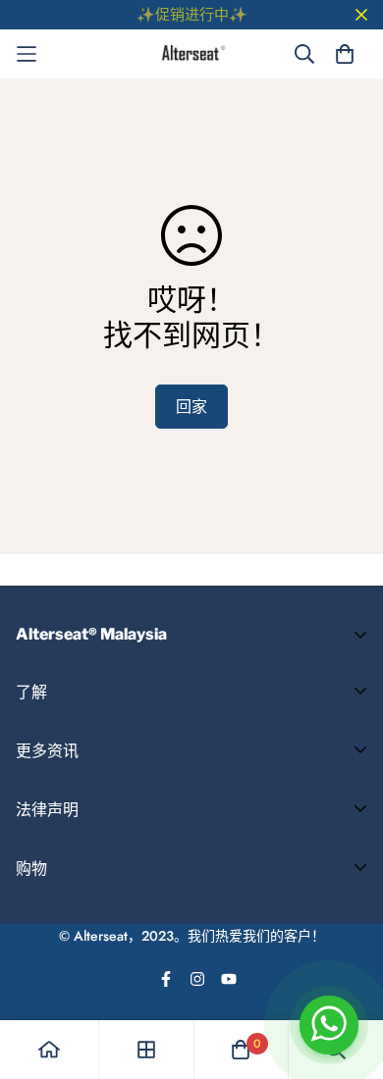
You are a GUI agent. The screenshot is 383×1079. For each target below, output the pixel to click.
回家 (191, 406)
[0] (240, 1049)
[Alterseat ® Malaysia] (192, 54)
